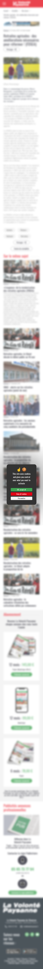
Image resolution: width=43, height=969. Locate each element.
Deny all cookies (21, 494)
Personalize (21, 498)
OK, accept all (21, 489)
